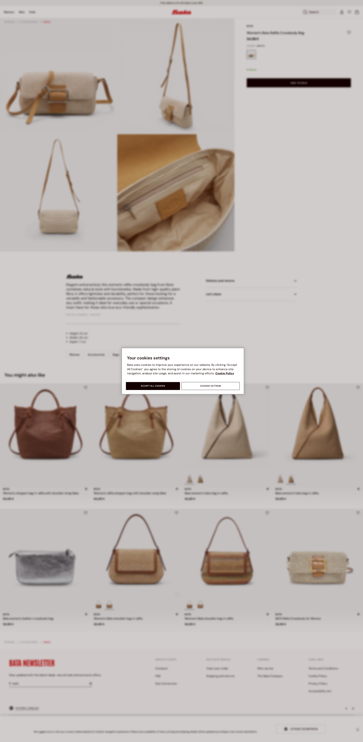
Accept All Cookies (153, 386)
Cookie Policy (224, 373)
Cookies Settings (210, 386)
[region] (182, 370)
